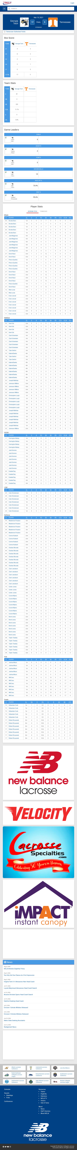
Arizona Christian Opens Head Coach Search (18, 994)
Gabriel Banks (13, 353)
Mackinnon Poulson (14, 520)
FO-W (65, 217)
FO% (6, 109)
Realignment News (10, 1027)
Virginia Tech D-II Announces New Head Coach (19, 982)
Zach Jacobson (13, 568)
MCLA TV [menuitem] (44, 1098)
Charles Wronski (13, 547)
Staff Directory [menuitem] (45, 1111)
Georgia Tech (19, 43)
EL (26, 217)
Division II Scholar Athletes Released (16, 1014)
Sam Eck (11, 323)
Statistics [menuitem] (44, 1096)
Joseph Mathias (13, 380)
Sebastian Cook (13, 705)
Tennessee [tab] (43, 211)
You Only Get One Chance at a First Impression (19, 975)
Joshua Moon (13, 662)
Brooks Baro (12, 220)
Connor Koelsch (13, 535)
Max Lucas (12, 290)
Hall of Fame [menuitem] (45, 1103)
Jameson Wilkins (14, 383)
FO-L (70, 217)
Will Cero (11, 677)
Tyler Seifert (12, 350)
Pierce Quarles (13, 260)
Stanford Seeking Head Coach (14, 1001)
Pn (55, 217)
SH (46, 217)
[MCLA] (7, 3)
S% (6, 120)
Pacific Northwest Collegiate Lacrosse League (17, 1074)
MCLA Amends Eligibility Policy (14, 969)
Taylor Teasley (13, 637)
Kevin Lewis (12, 616)
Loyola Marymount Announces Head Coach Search (20, 988)
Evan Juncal (12, 296)
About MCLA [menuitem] (45, 1113)
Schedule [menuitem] (7, 1089)
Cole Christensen (14, 493)
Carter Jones (13, 586)
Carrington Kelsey (14, 438)
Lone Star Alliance (64, 1068)
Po (41, 217)
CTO (60, 217)
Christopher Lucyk (14, 395)
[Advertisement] (38, 944)
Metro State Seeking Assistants (14, 1020)
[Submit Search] (9, 9)
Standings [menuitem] (9, 1095)
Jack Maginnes (13, 235)
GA (6, 99)
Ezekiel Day (12, 471)
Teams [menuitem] (43, 1091)
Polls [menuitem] (8, 1097)
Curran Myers (13, 595)
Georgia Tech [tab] (32, 211)
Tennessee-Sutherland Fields (15, 32)
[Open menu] (4, 8)
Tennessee (32, 43)
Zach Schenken (13, 335)
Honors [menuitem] (43, 1101)
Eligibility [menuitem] (44, 1094)
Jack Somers (13, 450)
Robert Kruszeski (14, 720)
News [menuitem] (43, 1109)
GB (6, 104)
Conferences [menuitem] (8, 1101)
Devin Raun (12, 254)
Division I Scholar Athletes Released (16, 1007)
